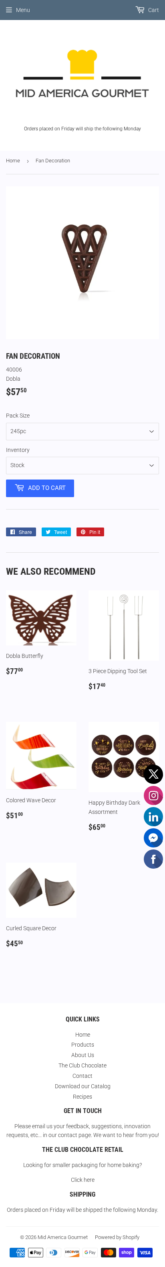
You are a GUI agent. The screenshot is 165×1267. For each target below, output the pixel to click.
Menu (23, 10)
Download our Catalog (83, 1086)
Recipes (82, 1096)
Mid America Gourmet (63, 1237)
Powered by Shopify (117, 1237)
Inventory (18, 450)
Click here (83, 1180)
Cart (153, 10)
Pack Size (18, 415)
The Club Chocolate (82, 1065)
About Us (82, 1055)
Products (82, 1044)
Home (13, 161)
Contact (82, 1076)
